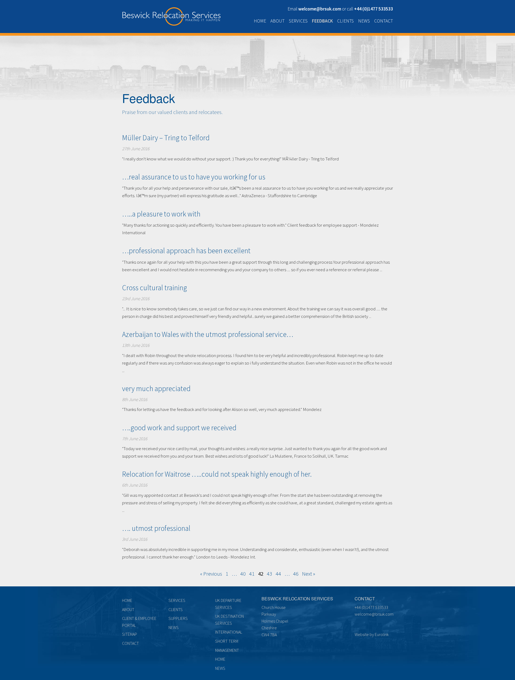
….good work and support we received (179, 427)
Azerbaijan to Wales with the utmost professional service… (207, 334)
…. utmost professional (156, 528)
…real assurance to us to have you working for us (193, 176)
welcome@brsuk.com (374, 614)
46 (296, 573)
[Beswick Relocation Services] (171, 15)
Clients (345, 21)
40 (243, 573)
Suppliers (178, 618)
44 (278, 573)
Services (298, 21)
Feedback (322, 21)
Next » (308, 573)
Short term (226, 641)
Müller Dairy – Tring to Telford (166, 137)
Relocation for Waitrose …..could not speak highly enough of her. (217, 474)
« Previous (211, 573)
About (277, 21)
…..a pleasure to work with (161, 213)
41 (252, 573)
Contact (383, 21)
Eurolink (382, 634)
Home (260, 21)
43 (269, 573)
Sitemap (129, 634)
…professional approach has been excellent (186, 250)
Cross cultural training (154, 287)
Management (227, 650)
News (364, 21)
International (228, 632)
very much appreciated (156, 388)
